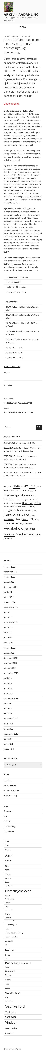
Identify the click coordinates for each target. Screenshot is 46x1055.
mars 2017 (8, 724)
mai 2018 (8, 709)
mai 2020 (8, 638)
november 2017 (10, 719)
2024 (11, 490)
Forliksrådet (8, 500)
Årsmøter (8, 811)
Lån (14, 510)
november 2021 (10, 622)
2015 (6, 487)
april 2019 (8, 688)
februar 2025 (9, 577)
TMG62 (36, 519)
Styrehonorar (9, 519)
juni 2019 (8, 678)
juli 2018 (7, 704)
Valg (21, 524)
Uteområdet (11, 523)
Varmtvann (28, 524)
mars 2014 (8, 744)
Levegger (8, 510)
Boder (25, 491)
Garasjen (16, 500)
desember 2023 (11, 607)
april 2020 (8, 643)
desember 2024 (11, 587)
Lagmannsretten (28, 506)
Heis (21, 500)
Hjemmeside (28, 500)
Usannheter (9, 832)
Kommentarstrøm (11, 790)
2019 (24, 486)
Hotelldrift (7, 503)
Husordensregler (16, 503)
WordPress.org (10, 796)
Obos (30, 510)
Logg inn (7, 780)
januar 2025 (9, 582)
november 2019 (10, 663)
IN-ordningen (27, 503)
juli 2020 (7, 633)
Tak (31, 518)
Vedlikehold (13, 528)
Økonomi (8, 538)
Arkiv (6, 806)
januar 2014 (9, 749)
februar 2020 (9, 648)
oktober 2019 (9, 668)
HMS (35, 499)
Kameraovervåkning (12, 506)
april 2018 (8, 714)
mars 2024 (8, 597)
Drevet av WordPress (12, 1049)
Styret (18, 519)
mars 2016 (8, 729)
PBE (35, 511)
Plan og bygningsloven (17, 514)
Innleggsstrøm (10, 785)
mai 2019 (8, 683)
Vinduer (22, 534)
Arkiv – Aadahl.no (21, 14)
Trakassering (9, 826)
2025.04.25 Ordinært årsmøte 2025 (19, 443)
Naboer (22, 510)
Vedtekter (29, 528)
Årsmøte (35, 534)
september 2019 (11, 673)
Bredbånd (32, 491)
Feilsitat (33, 496)
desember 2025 (11, 572)
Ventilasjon (9, 534)
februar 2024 (9, 602)
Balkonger (18, 491)
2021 (38, 487)
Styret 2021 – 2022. (12, 366)
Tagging (25, 519)
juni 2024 (8, 592)
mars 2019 (8, 693)
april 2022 (8, 617)
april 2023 (8, 612)
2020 (32, 486)
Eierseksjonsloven (17, 495)
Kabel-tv (37, 503)
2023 (6, 491)
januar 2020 (9, 653)
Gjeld (10, 385)
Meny (24, 27)
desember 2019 (10, 658)
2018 (16, 486)
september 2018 (11, 698)
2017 (10, 487)
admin (28, 36)
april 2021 (8, 627)
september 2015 (11, 734)
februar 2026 (9, 567)
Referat (33, 515)
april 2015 (8, 739)
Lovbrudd (8, 821)
